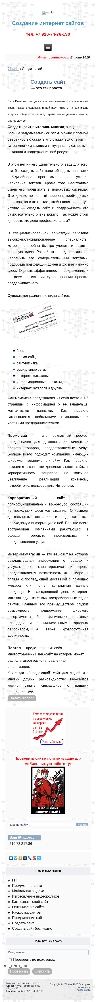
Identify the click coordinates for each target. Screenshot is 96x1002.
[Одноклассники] (20, 858)
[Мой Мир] (25, 858)
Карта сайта (83, 989)
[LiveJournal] (29, 858)
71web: (13, 69)
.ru (25, 966)
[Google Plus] (34, 858)
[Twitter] (15, 858)
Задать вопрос (22, 698)
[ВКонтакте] (11, 858)
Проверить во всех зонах (33, 959)
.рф (14, 966)
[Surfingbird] (39, 858)
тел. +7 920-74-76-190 (48, 34)
